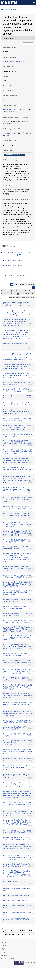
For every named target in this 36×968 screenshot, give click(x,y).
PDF (20, 255)
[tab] (19, 275)
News (3, 952)
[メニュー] (33, 2)
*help (15, 160)
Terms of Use (5, 955)
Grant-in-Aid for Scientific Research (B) (15, 61)
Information (4, 942)
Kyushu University (8, 100)
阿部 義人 (6, 121)
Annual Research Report (14, 252)
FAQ (2, 949)
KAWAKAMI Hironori (9, 133)
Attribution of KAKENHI (8, 959)
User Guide (4, 945)
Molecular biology (8, 90)
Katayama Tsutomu (9, 109)
